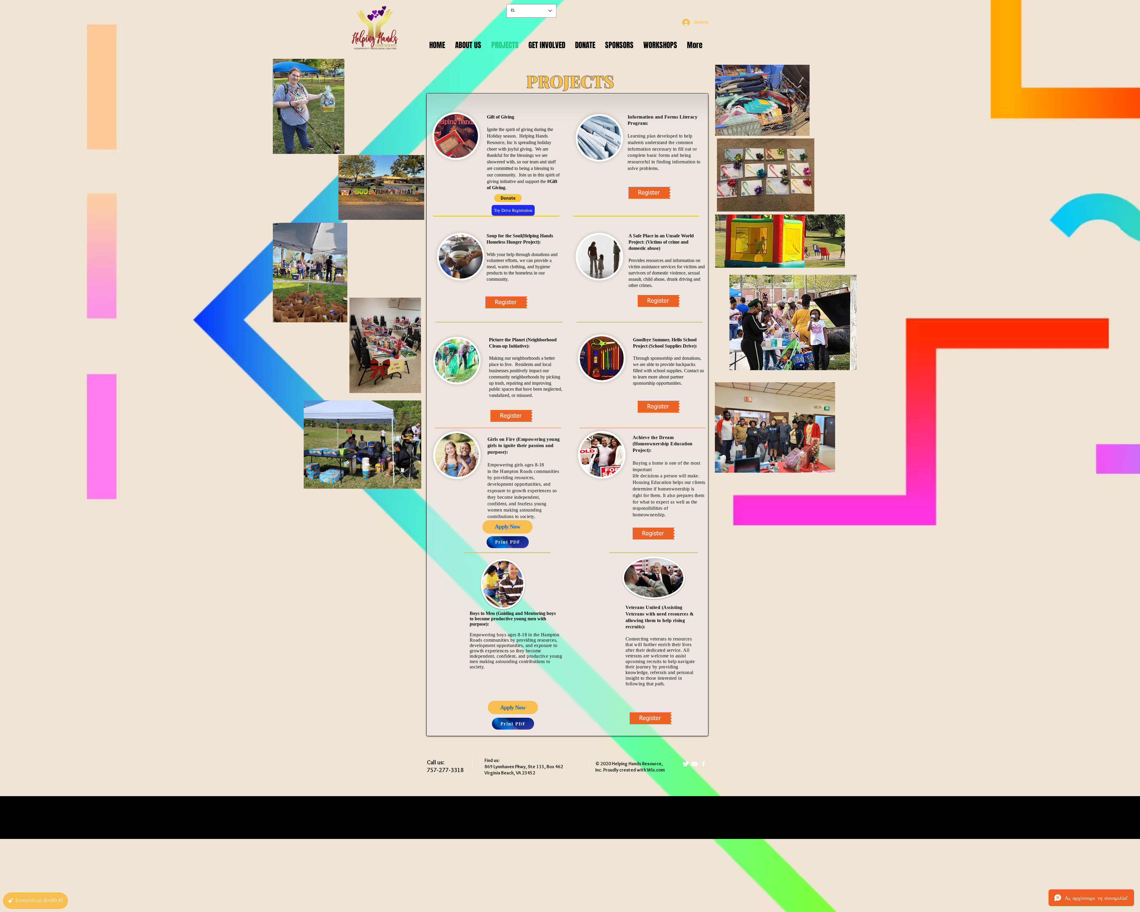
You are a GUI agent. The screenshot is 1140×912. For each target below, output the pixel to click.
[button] (508, 198)
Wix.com (656, 770)
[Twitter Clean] (685, 764)
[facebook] (703, 764)
